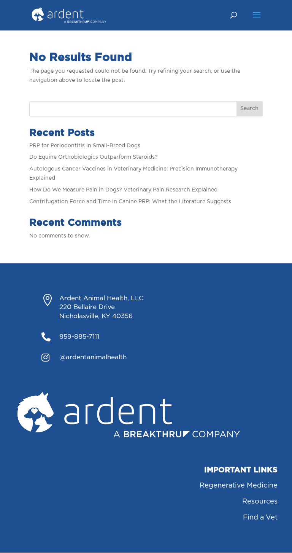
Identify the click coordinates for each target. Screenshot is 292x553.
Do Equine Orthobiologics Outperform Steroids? (93, 157)
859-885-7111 (79, 336)
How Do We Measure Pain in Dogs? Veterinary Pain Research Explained (123, 190)
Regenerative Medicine (239, 485)
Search (249, 108)
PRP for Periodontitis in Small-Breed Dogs (84, 145)
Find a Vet (260, 517)
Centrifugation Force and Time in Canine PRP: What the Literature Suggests (130, 201)
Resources (260, 501)
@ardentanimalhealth (93, 357)
